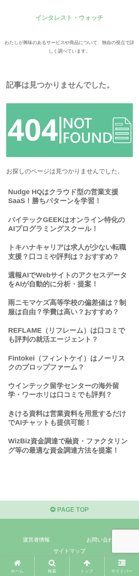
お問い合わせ (102, 540)
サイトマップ (69, 551)
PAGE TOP (72, 509)
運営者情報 (36, 540)
